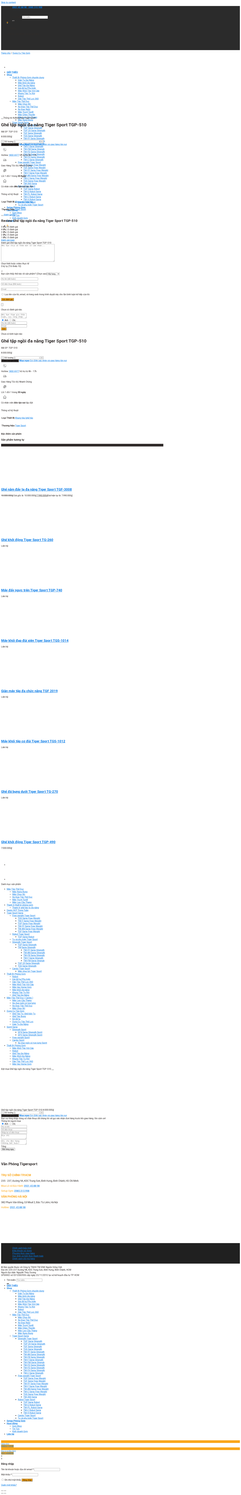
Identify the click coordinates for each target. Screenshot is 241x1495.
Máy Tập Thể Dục (15, 889)
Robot (15, 976)
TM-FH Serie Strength (34, 157)
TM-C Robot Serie (32, 197)
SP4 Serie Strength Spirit (30, 1032)
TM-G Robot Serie (32, 191)
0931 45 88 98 (32, 1185)
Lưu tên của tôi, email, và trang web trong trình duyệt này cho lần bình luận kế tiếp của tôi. (47, 294)
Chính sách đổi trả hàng (23, 1258)
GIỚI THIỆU (12, 1285)
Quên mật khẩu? (9, 1485)
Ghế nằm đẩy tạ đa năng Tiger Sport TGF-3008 (36, 489)
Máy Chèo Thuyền (26, 114)
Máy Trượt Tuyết (20, 899)
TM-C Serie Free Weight (35, 178)
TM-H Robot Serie (32, 199)
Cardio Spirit (18, 1040)
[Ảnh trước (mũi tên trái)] (2, 1493)
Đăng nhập (27, 1480)
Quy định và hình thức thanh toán (27, 1256)
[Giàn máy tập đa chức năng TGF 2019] (20, 685)
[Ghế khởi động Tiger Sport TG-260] (38, 533)
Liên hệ (10, 1434)
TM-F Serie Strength (33, 146)
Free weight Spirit (21, 1037)
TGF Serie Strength (32, 133)
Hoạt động (12, 1423)
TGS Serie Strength (32, 136)
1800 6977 (14, 155)
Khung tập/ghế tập (24, 201)
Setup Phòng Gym (16, 207)
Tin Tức (16, 215)
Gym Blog (17, 212)
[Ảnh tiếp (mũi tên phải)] (5, 1493)
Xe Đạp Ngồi (24, 1322)
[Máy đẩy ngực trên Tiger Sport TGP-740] (20, 584)
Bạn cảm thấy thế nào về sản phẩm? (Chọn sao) (24, 273)
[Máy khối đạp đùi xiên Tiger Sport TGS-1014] (20, 634)
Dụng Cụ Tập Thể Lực (22, 1021)
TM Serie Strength (27, 947)
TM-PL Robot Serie (32, 194)
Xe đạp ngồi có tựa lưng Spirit (32, 1043)
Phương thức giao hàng (23, 1253)
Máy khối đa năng (20, 990)
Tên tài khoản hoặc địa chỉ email (17, 1469)
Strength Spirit (19, 1029)
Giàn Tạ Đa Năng (20, 1024)
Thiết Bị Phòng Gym (16, 974)
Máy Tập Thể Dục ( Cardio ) (20, 997)
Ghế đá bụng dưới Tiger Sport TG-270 (29, 792)
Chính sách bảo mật (21, 1248)
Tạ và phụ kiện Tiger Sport (30, 204)
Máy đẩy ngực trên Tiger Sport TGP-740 (31, 590)
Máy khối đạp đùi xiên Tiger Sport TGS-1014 (34, 641)
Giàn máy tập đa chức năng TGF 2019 (29, 691)
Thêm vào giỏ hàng (10, 144)
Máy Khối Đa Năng (21, 1056)
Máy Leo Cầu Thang (22, 902)
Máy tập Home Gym (22, 987)
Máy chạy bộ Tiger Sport (30, 971)
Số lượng (8, 141)
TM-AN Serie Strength (34, 952)
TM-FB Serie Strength (34, 955)
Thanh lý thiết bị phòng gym (20, 905)
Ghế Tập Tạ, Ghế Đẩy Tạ (23, 1013)
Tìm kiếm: (16, 17)
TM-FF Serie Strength (33, 138)
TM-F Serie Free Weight (35, 173)
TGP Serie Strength (32, 128)
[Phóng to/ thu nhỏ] (5, 1490)
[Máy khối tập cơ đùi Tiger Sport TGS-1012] (20, 735)
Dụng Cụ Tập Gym (21, 53)
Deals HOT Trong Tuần (17, 910)
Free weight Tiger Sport (29, 162)
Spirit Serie (12, 1027)
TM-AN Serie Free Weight (36, 175)
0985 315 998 (21, 1190)
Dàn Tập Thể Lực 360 (22, 982)
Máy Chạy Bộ (18, 894)
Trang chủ (5, 53)
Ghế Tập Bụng (19, 1016)
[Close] (2, 304)
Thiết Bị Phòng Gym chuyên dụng (28, 1291)
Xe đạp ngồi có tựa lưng (24, 1003)
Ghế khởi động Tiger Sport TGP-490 (28, 842)
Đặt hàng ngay (8, 1149)
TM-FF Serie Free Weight (35, 170)
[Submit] (13, 20)
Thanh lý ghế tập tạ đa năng (25, 907)
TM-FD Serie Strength (34, 151)
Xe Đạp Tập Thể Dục (22, 897)
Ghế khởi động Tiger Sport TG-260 (27, 540)
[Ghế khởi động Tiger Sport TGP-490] (20, 836)
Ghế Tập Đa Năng (20, 995)
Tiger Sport (20, 209)
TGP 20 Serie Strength (34, 130)
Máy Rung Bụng (25, 120)
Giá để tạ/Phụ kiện (21, 979)
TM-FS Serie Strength (34, 1367)
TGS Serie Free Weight (34, 181)
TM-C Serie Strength (33, 159)
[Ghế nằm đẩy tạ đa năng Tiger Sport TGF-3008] (38, 483)
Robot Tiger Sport (21, 934)
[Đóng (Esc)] (2, 1490)
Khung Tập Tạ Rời (20, 992)
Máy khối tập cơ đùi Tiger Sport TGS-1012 (33, 741)
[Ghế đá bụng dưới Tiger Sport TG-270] (20, 785)
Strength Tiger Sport (22, 942)
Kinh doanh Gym (20, 218)
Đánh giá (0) (9, 214)
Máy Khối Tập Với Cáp (23, 984)
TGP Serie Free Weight (34, 165)
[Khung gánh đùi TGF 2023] (14, 864)
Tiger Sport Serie (15, 913)
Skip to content (8, 2)
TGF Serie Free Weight (34, 167)
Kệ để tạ (16, 1019)
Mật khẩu (6, 1474)
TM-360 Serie (30, 183)
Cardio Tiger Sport (21, 968)
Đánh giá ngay (8, 240)
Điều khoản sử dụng (22, 1250)
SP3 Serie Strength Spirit (30, 1035)
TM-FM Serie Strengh (33, 149)
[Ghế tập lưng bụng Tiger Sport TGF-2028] (14, 879)
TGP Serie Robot (31, 189)
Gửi (3, 329)
